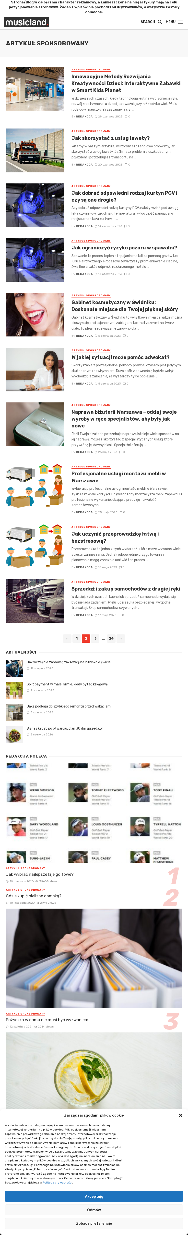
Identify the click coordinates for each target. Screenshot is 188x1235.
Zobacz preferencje (94, 1223)
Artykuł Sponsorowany (91, 69)
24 (111, 638)
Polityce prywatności (57, 1182)
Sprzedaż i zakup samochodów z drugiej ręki (125, 589)
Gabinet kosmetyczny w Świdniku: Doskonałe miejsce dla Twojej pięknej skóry (124, 305)
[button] (180, 1115)
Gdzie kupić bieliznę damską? (33, 895)
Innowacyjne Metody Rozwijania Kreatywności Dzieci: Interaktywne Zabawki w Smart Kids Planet (126, 83)
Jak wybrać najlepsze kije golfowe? (40, 874)
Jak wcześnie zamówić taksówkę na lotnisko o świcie (69, 662)
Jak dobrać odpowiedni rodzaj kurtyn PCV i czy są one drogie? (124, 196)
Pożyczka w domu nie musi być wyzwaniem (47, 1019)
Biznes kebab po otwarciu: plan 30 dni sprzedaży (65, 728)
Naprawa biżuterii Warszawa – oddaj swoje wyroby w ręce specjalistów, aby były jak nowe (124, 419)
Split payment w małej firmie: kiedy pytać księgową (67, 684)
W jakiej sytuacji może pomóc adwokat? (120, 357)
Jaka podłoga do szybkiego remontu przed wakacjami (69, 706)
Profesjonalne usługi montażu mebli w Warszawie (118, 477)
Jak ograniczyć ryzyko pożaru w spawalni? (124, 248)
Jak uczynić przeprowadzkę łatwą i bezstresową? (115, 537)
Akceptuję (94, 1196)
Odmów (94, 1210)
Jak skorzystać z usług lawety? (110, 138)
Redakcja (84, 116)
